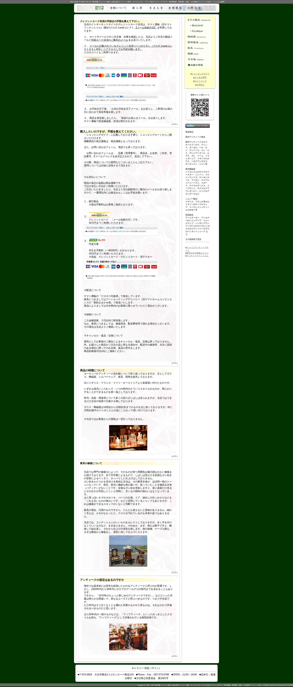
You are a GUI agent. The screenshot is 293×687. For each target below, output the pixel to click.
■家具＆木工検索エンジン (196, 253)
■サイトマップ (199, 81)
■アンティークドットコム (196, 256)
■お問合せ (199, 85)
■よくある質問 (199, 77)
